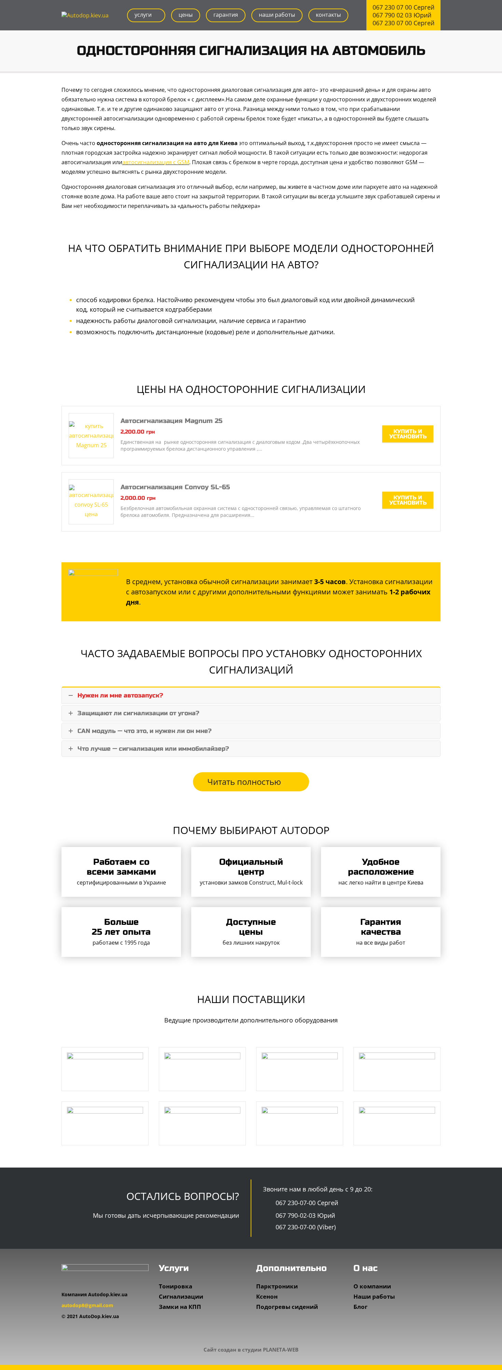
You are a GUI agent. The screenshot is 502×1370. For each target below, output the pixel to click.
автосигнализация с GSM (155, 162)
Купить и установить (408, 434)
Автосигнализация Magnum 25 (171, 421)
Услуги (143, 14)
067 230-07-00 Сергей (306, 1203)
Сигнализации (181, 1296)
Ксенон (267, 1296)
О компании (372, 1286)
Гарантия (225, 14)
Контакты (328, 14)
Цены (186, 14)
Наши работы (277, 14)
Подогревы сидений (287, 1307)
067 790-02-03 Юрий (304, 1215)
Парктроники (277, 1286)
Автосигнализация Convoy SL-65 (175, 487)
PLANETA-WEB (280, 1349)
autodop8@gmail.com (87, 1305)
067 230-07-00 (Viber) (305, 1227)
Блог (360, 1307)
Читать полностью (245, 781)
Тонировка (175, 1286)
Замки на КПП (180, 1307)
